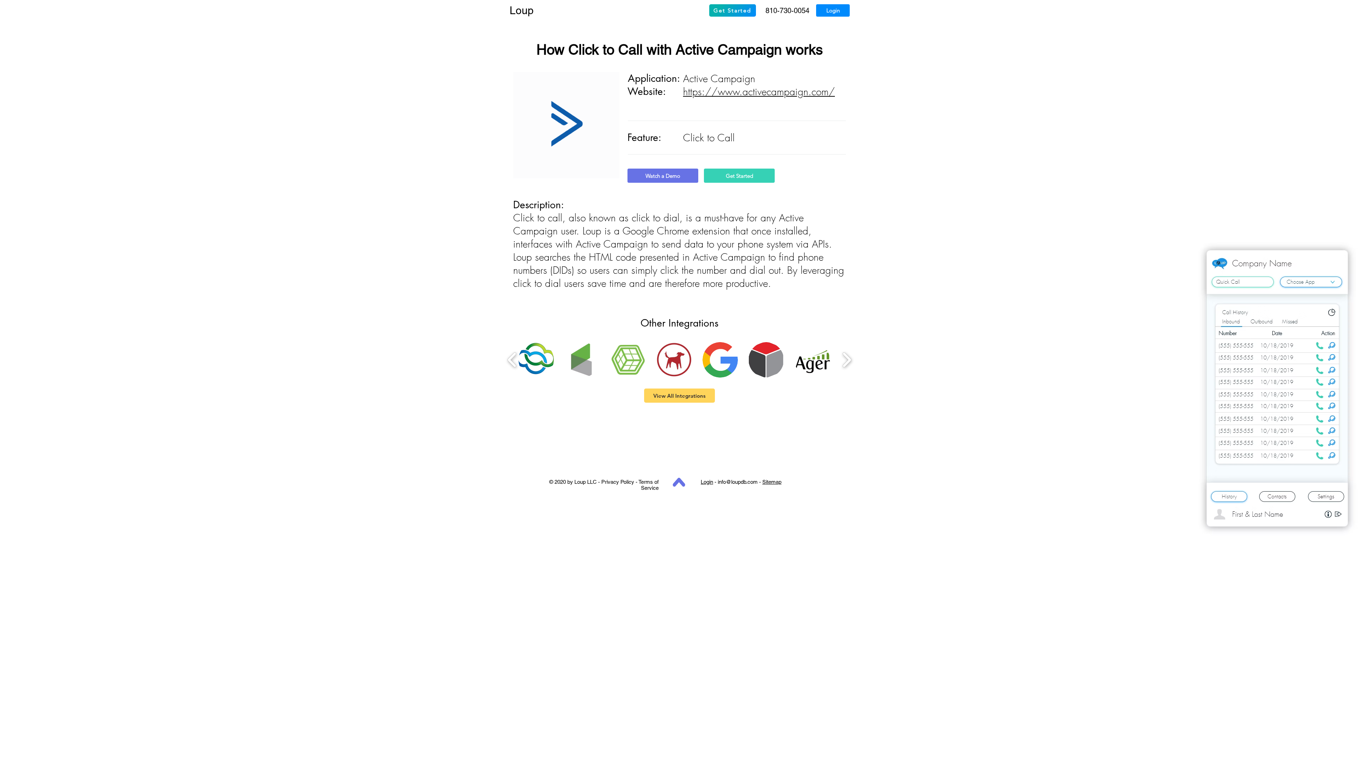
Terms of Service (648, 485)
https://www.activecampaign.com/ (759, 91)
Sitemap (771, 482)
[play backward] (512, 359)
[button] (536, 360)
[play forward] (847, 359)
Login (707, 482)
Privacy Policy (617, 482)
